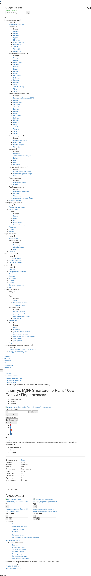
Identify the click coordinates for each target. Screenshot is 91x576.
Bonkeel (16, 67)
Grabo (15, 185)
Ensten (15, 71)
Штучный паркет (15, 200)
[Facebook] (10, 432)
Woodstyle (17, 49)
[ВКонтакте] (11, 434)
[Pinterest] (10, 425)
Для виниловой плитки (21, 331)
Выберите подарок (12, 440)
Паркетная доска (19, 182)
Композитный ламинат (20, 549)
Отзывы (7, 363)
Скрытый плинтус (19, 225)
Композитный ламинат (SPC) (23, 98)
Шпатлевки (13, 320)
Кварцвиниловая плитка (22, 58)
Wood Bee (17, 147)
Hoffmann (16, 78)
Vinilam (15, 89)
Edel (14, 162)
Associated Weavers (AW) (22, 156)
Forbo (15, 176)
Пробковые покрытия (21, 191)
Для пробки (17, 340)
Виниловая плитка (18, 547)
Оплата (7, 358)
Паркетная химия (15, 294)
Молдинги (12, 278)
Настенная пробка (15, 260)
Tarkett (15, 47)
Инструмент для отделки (18, 351)
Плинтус (16, 216)
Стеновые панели (15, 262)
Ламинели (17, 51)
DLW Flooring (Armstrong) (22, 173)
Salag (15, 84)
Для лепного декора (20, 334)
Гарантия (7, 360)
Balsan (15, 158)
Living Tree (17, 142)
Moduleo (16, 82)
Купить (34, 412)
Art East (16, 64)
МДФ (15, 218)
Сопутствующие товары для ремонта (22, 349)
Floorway (16, 40)
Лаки (15, 300)
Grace (23, 460)
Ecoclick (16, 69)
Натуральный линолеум (22, 171)
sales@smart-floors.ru (13, 568)
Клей (10, 287)
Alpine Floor (17, 62)
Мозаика (12, 251)
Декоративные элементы (18, 271)
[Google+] (11, 430)
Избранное (12, 423)
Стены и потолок (15, 258)
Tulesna (16, 129)
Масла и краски (19, 311)
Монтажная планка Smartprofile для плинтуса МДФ (17, 510)
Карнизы (12, 274)
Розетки (11, 282)
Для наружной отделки (21, 316)
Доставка (7, 356)
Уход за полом (14, 343)
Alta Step (16, 104)
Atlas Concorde (18, 247)
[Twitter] (10, 427)
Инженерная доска (20, 140)
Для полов (17, 318)
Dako (15, 249)
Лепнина (12, 269)
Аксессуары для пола (17, 207)
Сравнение (12, 420)
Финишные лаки (19, 305)
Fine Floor (17, 75)
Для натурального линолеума (24, 336)
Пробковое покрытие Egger (23, 198)
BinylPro (16, 35)
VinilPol (15, 91)
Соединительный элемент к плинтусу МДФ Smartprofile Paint (45, 510)
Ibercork (16, 193)
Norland (16, 122)
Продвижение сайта (13, 540)
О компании (8, 365)
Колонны (12, 276)
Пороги (11, 229)
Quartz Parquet (18, 144)
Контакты (7, 367)
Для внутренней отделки (22, 314)
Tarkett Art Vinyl (18, 87)
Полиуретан (17, 222)
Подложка (12, 227)
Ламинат (16, 31)
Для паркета (17, 338)
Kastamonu (17, 44)
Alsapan (16, 33)
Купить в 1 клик (11, 415)
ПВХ (14, 220)
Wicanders (17, 196)
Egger (15, 38)
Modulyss (16, 165)
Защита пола (13, 209)
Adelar (15, 60)
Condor (16, 160)
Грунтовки (17, 329)
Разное (11, 231)
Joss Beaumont (18, 42)
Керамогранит (14, 238)
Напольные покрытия (17, 24)
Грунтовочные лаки (20, 303)
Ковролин (16, 153)
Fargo (15, 73)
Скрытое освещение (16, 285)
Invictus (16, 80)
